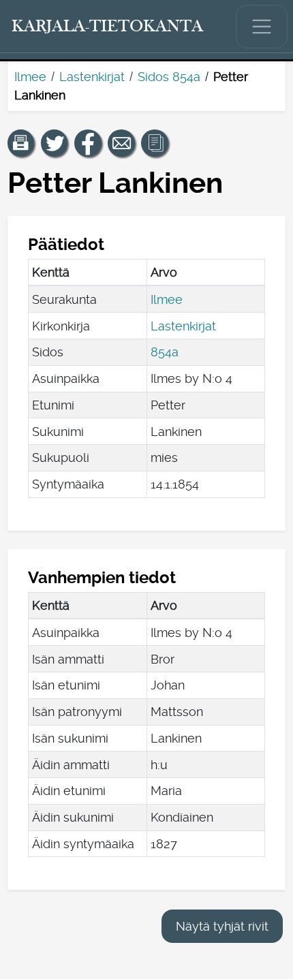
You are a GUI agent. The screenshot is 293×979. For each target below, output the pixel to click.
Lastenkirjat (92, 76)
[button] (21, 143)
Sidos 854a (169, 76)
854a (165, 352)
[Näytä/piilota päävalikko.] (262, 26)
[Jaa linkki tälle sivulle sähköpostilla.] (121, 143)
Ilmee (30, 76)
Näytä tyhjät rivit (222, 926)
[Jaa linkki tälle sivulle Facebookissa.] (88, 143)
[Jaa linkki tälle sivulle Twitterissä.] (54, 143)
